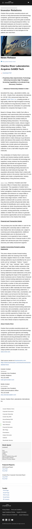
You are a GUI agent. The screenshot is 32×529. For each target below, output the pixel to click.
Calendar (5, 437)
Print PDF (5, 471)
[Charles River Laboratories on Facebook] (3, 520)
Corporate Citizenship (8, 414)
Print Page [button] (6, 490)
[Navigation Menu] (3, 2)
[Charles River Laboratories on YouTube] (12, 520)
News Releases (6, 424)
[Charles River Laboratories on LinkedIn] (6, 520)
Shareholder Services (8, 440)
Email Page (6, 492)
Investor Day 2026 (7, 416)
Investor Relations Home (8, 408)
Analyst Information (7, 435)
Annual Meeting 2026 (8, 419)
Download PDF (7, 73)
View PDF (5, 469)
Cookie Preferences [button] (23, 514)
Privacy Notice (6, 509)
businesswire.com (20, 360)
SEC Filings (5, 429)
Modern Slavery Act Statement (9, 514)
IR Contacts (6, 499)
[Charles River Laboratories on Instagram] (9, 520)
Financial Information (8, 427)
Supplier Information (21, 512)
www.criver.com (5, 352)
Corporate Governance (8, 411)
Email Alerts (6, 497)
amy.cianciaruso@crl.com (8, 395)
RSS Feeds (6, 495)
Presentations (6, 432)
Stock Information (7, 422)
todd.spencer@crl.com (7, 380)
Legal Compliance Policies (8, 512)
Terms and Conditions (16, 509)
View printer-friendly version (9, 61)
